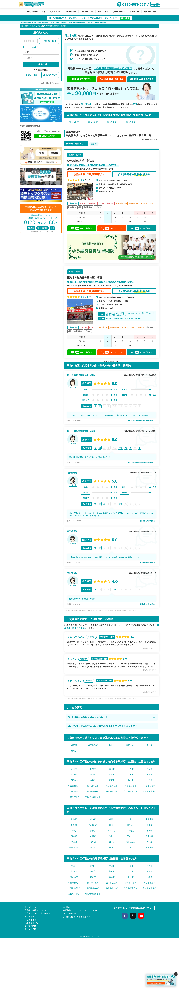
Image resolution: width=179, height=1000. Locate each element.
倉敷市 (93, 769)
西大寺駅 (131, 836)
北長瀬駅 (131, 825)
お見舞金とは (55, 12)
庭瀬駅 (149, 825)
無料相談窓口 (71, 12)
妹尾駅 (74, 745)
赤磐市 (93, 780)
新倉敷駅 (131, 830)
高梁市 (112, 774)
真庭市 (112, 780)
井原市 (74, 774)
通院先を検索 (103, 12)
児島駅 (131, 847)
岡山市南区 (29, 58)
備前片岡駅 (131, 745)
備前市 (149, 774)
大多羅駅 (149, 836)
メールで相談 (155, 3)
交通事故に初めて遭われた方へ (38, 913)
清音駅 (93, 842)
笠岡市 (149, 769)
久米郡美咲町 (74, 797)
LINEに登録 (125, 18)
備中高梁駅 (131, 842)
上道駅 (131, 819)
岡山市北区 (74, 122)
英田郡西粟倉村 (130, 791)
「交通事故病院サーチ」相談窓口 (113, 68)
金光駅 (149, 830)
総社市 (93, 774)
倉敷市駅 (149, 847)
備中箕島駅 (93, 745)
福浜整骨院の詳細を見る (147, 521)
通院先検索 (29, 916)
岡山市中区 (93, 122)
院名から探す (51, 75)
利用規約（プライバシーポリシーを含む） (81, 910)
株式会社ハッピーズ (91, 936)
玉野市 (131, 769)
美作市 (131, 780)
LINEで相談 (155, 5)
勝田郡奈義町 (112, 791)
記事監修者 (134, 12)
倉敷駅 (93, 830)
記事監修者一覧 (31, 923)
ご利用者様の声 (87, 12)
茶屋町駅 (112, 847)
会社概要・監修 (150, 12)
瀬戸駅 (112, 819)
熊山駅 (93, 819)
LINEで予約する (82, 79)
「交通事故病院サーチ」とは (34, 12)
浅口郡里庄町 (112, 786)
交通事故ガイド (119, 12)
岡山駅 (112, 825)
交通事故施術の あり (134, 174)
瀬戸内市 (74, 780)
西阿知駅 (112, 830)
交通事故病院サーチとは (35, 910)
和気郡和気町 (74, 786)
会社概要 (67, 907)
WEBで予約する (144, 79)
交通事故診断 (30, 926)
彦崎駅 (112, 745)
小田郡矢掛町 (131, 786)
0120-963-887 (113, 79)
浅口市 (149, 780)
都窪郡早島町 (93, 786)
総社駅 (112, 842)
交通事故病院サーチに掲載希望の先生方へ (132, 908)
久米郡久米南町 (149, 791)
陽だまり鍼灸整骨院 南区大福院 (81, 375)
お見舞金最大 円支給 (89, 174)
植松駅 (74, 750)
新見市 (131, 774)
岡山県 (27, 52)
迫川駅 (149, 745)
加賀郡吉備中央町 (93, 797)
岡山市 (74, 769)
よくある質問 (30, 929)
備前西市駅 (74, 847)
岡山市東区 (112, 122)
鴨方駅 (74, 836)
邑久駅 (112, 836)
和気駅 (74, 819)
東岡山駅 (149, 819)
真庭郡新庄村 (149, 786)
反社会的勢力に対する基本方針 (76, 916)
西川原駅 (93, 825)
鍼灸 (93, 144)
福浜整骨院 (72, 472)
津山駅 (74, 842)
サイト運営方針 (70, 913)
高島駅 (74, 825)
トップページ (30, 907)
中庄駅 (74, 830)
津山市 (112, 769)
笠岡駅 (93, 836)
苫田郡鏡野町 (74, 791)
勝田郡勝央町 (93, 791)
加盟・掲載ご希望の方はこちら (51, 83)
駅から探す (33, 75)
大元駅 (149, 842)
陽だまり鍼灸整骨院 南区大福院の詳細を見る (141, 421)
